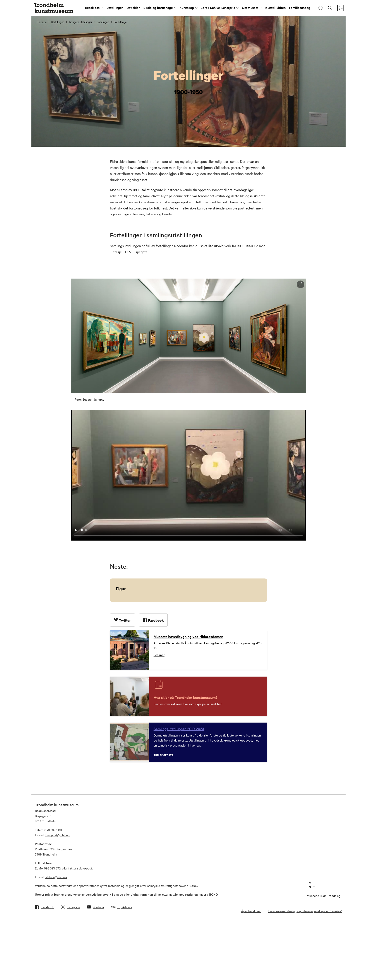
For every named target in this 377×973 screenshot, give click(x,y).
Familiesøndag (299, 7)
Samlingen (103, 22)
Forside (42, 22)
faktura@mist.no (56, 877)
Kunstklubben (275, 7)
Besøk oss (92, 7)
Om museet (250, 7)
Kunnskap (187, 7)
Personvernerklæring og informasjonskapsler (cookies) (305, 911)
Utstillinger (114, 7)
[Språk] (320, 8)
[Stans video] (339, 140)
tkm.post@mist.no (57, 835)
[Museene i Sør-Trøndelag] (340, 10)
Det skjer (133, 7)
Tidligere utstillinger (80, 22)
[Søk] (330, 8)
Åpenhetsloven (251, 911)
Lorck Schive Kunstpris (218, 7)
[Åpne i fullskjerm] (300, 284)
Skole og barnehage (158, 7)
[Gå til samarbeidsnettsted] (323, 885)
